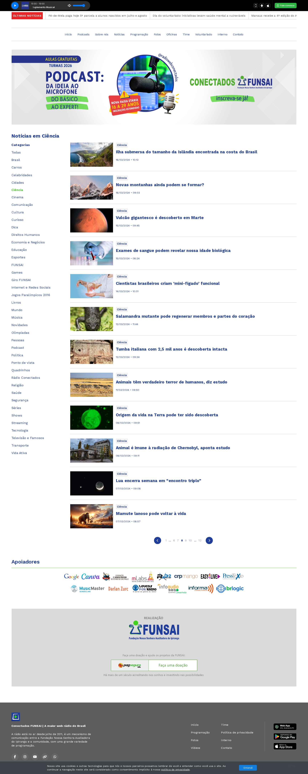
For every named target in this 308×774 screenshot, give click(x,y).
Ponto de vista (22, 362)
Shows (16, 415)
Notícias (119, 34)
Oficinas (171, 34)
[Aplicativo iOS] (268, 5)
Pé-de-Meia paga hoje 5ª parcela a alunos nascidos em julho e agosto (78, 15)
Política (17, 355)
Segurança (19, 400)
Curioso (17, 220)
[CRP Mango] (186, 576)
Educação (19, 250)
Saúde (16, 393)
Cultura (17, 212)
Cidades (17, 182)
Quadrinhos (20, 370)
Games (16, 272)
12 (199, 540)
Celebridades (21, 175)
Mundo (16, 310)
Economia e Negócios (28, 242)
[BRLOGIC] (230, 588)
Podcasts (83, 34)
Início (68, 34)
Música (16, 317)
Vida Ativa (19, 453)
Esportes (18, 257)
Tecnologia (19, 430)
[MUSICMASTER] (87, 588)
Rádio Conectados (25, 377)
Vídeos (195, 748)
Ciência (17, 190)
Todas (16, 152)
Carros (16, 167)
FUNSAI (17, 265)
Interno (222, 34)
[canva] (90, 576)
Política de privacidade (237, 732)
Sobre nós (101, 34)
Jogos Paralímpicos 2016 (30, 295)
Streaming (19, 423)
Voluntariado (203, 34)
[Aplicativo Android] (262, 5)
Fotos (157, 34)
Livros (16, 302)
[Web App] (255, 5)
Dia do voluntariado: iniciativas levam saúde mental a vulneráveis (179, 15)
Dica (14, 227)
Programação (139, 34)
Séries (16, 408)
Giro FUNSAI (21, 280)
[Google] (71, 576)
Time (186, 34)
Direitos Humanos (25, 235)
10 (190, 540)
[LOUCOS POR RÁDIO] (144, 588)
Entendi (248, 767)
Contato (238, 34)
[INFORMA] (201, 588)
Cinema (17, 197)
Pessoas (17, 340)
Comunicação (22, 205)
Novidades (19, 325)
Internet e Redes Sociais (30, 287)
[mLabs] (143, 576)
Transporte (20, 445)
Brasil (15, 160)
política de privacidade (175, 769)
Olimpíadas (20, 332)
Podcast (17, 347)
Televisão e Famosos (27, 438)
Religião (17, 385)
